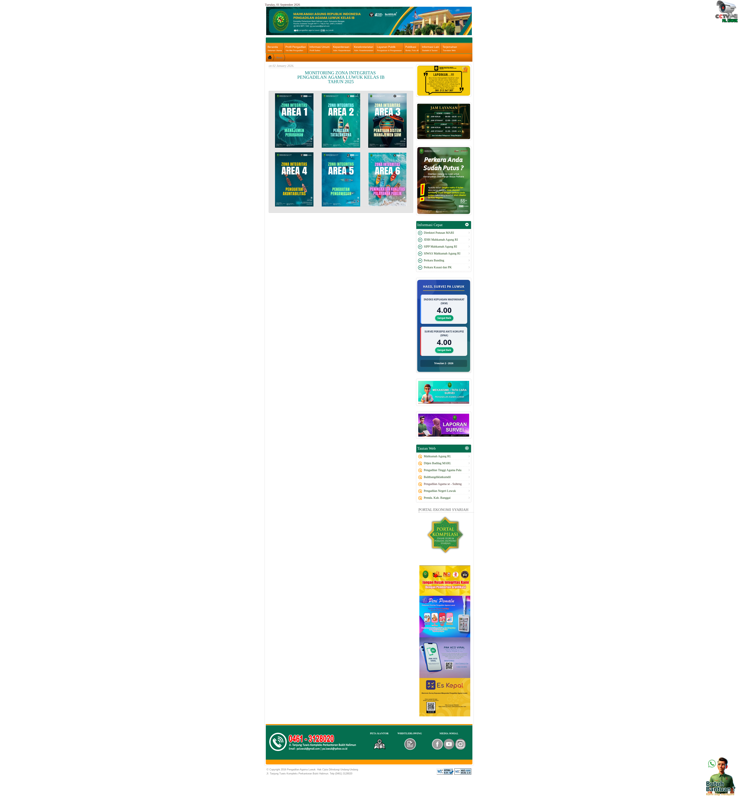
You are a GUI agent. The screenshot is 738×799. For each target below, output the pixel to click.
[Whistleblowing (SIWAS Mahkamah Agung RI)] (410, 744)
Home (279, 57)
